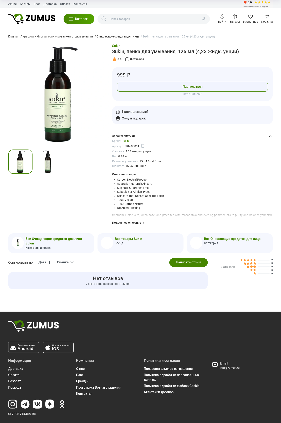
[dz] (49, 404)
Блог (37, 4)
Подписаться (192, 87)
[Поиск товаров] (104, 19)
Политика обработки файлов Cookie (172, 386)
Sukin (116, 46)
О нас (80, 369)
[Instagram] (12, 404)
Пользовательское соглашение (168, 369)
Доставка (50, 4)
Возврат (14, 381)
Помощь (14, 387)
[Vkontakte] (37, 404)
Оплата (65, 4)
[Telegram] (25, 404)
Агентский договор (159, 392)
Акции (12, 4)
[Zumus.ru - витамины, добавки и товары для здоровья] (31, 19)
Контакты (80, 4)
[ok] (62, 404)
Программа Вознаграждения (98, 387)
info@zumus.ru (230, 367)
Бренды (25, 4)
